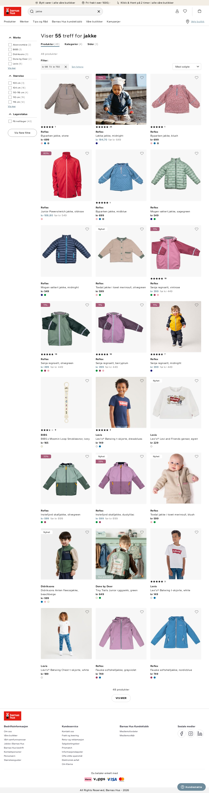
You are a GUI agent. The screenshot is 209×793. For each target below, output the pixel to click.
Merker (24, 21)
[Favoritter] (185, 11)
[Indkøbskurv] (200, 11)
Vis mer (12, 68)
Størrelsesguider (12, 760)
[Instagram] (191, 734)
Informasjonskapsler (72, 751)
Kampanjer (114, 21)
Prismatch (67, 747)
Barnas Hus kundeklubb (67, 21)
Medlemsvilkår (127, 735)
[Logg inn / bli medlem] (177, 11)
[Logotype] (12, 11)
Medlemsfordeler (129, 731)
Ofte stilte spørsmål (72, 756)
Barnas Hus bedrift (14, 747)
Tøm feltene (77, 66)
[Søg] (32, 11)
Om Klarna (67, 764)
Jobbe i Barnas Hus (14, 743)
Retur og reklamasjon (73, 739)
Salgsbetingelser (71, 743)
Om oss (8, 731)
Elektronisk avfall (70, 760)
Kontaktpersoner (12, 751)
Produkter (10, 21)
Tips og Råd (40, 21)
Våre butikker (94, 21)
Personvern (9, 756)
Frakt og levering (70, 735)
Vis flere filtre (22, 132)
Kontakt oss (68, 731)
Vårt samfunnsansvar (15, 739)
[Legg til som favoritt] (87, 78)
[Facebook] (181, 734)
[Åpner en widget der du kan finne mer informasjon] (191, 787)
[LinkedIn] (200, 734)
